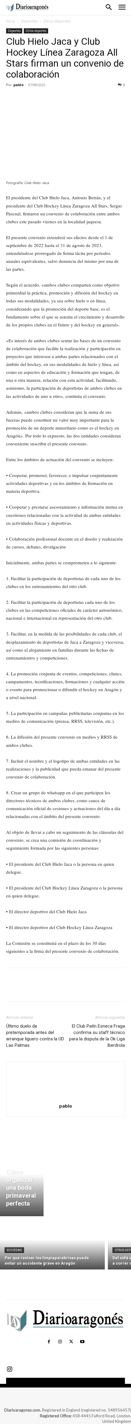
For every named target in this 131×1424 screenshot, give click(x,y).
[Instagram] (60, 1341)
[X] (26, 98)
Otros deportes (56, 21)
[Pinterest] (40, 98)
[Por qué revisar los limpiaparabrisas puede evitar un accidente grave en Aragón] (52, 1244)
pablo (18, 84)
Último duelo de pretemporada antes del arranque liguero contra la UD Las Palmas (35, 1035)
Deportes (29, 21)
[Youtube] (81, 1341)
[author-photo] (65, 1097)
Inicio (10, 21)
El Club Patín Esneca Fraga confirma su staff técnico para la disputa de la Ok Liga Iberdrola (97, 1035)
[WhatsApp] (54, 98)
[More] (68, 98)
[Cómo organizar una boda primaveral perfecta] (22, 1181)
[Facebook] (12, 98)
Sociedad (14, 1250)
